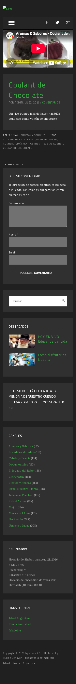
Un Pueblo (16, 519)
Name (12, 234)
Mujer (13, 507)
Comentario (16, 203)
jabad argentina (46, 139)
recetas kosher (52, 144)
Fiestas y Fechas (20, 482)
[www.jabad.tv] (8, 8)
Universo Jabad (19, 525)
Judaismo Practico (21, 495)
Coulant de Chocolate (18, 139)
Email (12, 252)
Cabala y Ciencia (19, 458)
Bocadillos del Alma (22, 452)
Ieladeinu (15, 630)
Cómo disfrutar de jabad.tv (52, 357)
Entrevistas (16, 476)
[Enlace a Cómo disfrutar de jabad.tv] (22, 365)
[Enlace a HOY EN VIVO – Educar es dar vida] (22, 347)
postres (34, 144)
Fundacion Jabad (20, 624)
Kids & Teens (17, 501)
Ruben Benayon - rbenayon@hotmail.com (29, 658)
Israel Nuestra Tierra (23, 489)
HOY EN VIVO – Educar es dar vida (52, 339)
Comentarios (51, 102)
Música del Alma (19, 513)
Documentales (18, 464)
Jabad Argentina (19, 618)
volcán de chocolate (17, 148)
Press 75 (35, 653)
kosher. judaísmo (15, 144)
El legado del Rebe (21, 470)
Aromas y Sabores (33, 135)
